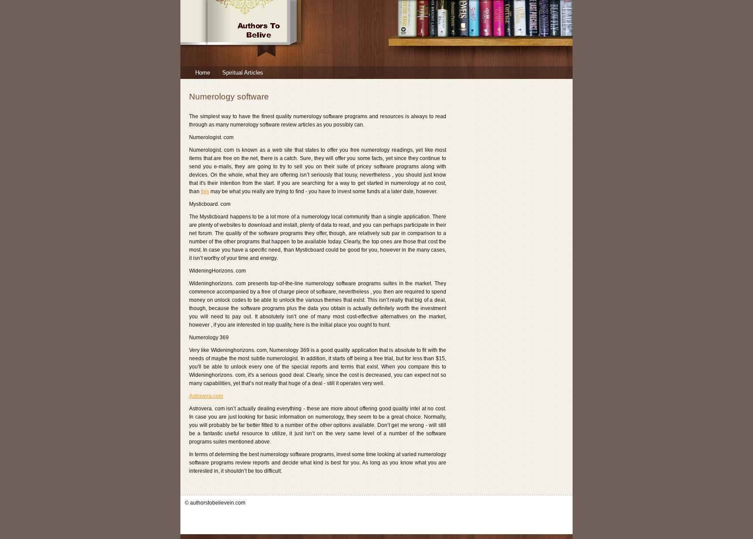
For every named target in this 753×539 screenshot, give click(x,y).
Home (202, 72)
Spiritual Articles (242, 72)
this (205, 191)
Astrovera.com (206, 396)
